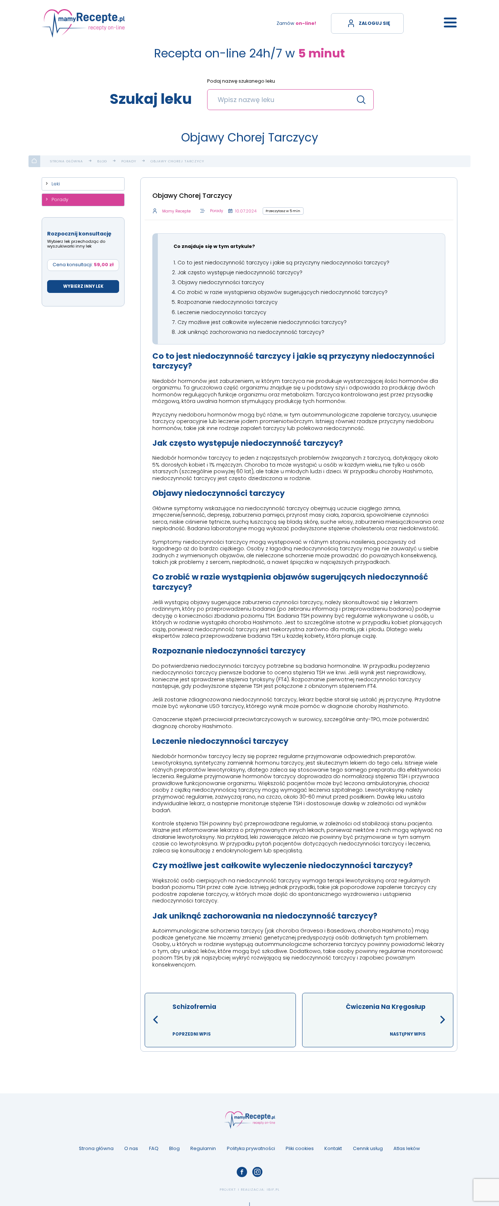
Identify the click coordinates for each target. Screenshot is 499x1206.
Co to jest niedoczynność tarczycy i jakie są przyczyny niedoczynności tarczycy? (283, 262)
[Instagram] (257, 1172)
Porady (128, 161)
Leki (56, 184)
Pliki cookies (300, 1148)
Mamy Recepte (176, 211)
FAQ (154, 1148)
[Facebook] (242, 1172)
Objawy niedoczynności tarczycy (221, 282)
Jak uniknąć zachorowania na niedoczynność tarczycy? (251, 332)
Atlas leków (406, 1148)
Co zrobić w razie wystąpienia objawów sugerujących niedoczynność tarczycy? (283, 292)
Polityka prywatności (251, 1148)
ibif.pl (273, 1189)
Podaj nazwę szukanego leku (241, 81)
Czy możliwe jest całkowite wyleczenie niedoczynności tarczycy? (262, 322)
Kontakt (333, 1148)
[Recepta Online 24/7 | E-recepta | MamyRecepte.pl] (83, 23)
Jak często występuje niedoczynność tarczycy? (240, 272)
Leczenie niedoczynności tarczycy (222, 312)
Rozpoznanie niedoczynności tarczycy (228, 302)
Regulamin (203, 1148)
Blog (102, 161)
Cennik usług (368, 1148)
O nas (131, 1148)
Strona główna (66, 161)
